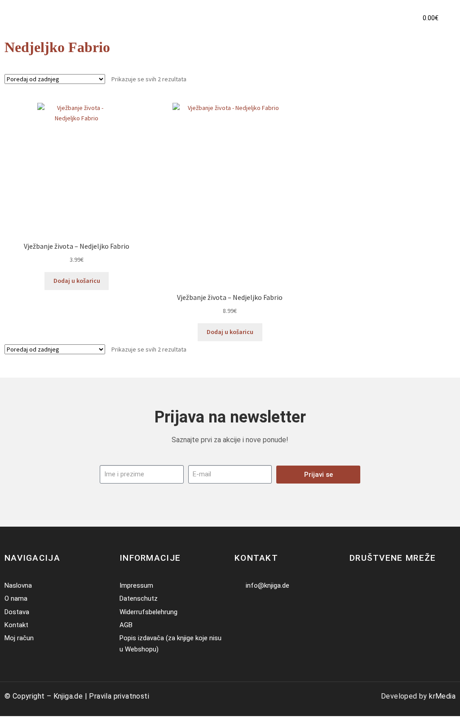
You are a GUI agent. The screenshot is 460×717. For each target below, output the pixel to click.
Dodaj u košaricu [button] (76, 281)
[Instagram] (368, 585)
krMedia (442, 696)
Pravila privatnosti (119, 696)
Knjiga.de (68, 696)
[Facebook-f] (355, 585)
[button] (392, 17)
